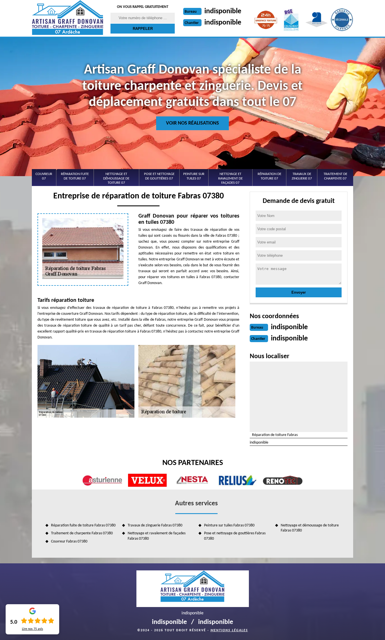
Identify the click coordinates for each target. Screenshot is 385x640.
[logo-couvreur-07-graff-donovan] (67, 18)
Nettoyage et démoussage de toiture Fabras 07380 (310, 528)
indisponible (222, 11)
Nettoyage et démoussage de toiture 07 (116, 178)
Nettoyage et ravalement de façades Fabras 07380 (156, 536)
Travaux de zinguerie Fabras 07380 (155, 525)
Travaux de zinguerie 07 (302, 176)
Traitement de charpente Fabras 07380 (82, 533)
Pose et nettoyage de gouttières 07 (159, 176)
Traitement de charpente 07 (335, 176)
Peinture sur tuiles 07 (193, 176)
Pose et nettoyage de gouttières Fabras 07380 (234, 536)
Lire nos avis (32, 629)
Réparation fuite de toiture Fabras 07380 (83, 525)
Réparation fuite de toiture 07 (75, 176)
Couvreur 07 (44, 176)
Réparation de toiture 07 (269, 176)
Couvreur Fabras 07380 (69, 541)
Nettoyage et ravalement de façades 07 (230, 178)
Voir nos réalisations (192, 123)
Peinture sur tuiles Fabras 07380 (229, 525)
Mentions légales (229, 630)
